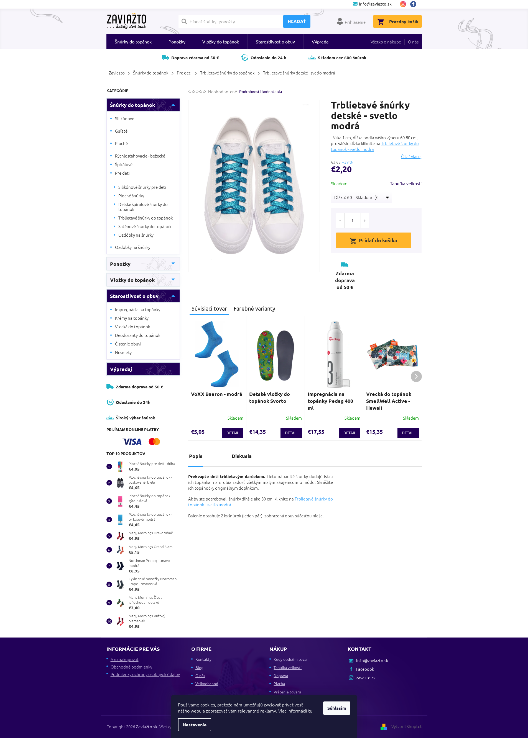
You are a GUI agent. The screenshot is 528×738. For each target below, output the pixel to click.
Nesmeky (123, 352)
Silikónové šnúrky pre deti (142, 187)
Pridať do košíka (378, 240)
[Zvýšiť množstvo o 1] (365, 220)
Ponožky (120, 263)
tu (310, 711)
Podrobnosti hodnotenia (260, 91)
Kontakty (203, 659)
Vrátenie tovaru (287, 691)
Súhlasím (336, 708)
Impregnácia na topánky (137, 309)
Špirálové (123, 164)
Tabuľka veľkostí (288, 667)
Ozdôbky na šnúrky (136, 235)
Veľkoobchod (206, 683)
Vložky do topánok (132, 280)
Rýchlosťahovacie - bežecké (140, 156)
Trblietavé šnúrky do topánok (145, 218)
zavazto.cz (403, 4)
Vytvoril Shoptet (406, 726)
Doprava (281, 675)
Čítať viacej (411, 156)
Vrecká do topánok (132, 326)
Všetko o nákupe (386, 42)
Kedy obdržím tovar (291, 659)
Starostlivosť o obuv (134, 296)
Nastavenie (194, 724)
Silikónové (124, 118)
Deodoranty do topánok (137, 335)
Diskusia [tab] (242, 456)
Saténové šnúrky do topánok (144, 226)
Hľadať (297, 21)
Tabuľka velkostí (406, 183)
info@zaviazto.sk (372, 660)
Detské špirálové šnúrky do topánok (143, 206)
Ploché (121, 143)
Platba (279, 683)
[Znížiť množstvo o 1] (340, 220)
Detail (232, 432)
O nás (413, 42)
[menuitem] (133, 41)
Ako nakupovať (125, 659)
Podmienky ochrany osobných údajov (145, 674)
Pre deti (122, 173)
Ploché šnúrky (131, 195)
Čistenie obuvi (128, 344)
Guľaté (121, 131)
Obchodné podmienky (131, 667)
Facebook (415, 4)
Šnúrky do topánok (132, 105)
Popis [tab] (195, 456)
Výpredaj (121, 369)
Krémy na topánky (132, 318)
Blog (199, 667)
